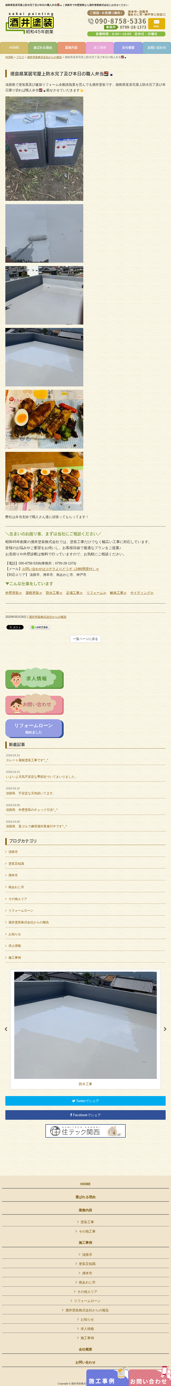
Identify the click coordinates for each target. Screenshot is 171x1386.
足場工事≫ (74, 593)
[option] (85, 1029)
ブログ (20, 57)
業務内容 (85, 1210)
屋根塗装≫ (34, 593)
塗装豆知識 (16, 863)
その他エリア (17, 899)
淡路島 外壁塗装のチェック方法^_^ (32, 808)
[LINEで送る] (39, 627)
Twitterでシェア (87, 1101)
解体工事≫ (118, 593)
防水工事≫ (54, 593)
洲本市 (13, 875)
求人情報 (14, 946)
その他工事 (87, 1231)
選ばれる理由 (85, 1197)
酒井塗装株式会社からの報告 (44, 57)
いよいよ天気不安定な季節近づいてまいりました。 (42, 774)
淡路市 (13, 851)
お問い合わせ (85, 1362)
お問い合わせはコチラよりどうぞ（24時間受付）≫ (60, 569)
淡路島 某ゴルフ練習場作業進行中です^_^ (36, 824)
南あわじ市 (16, 887)
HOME (9, 57)
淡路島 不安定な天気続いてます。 (31, 791)
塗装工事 (87, 1222)
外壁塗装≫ (13, 593)
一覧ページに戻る (85, 639)
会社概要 (85, 1349)
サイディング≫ (142, 593)
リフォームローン (20, 910)
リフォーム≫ (96, 593)
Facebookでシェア (86, 1115)
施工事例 (14, 957)
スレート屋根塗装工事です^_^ (27, 758)
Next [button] (165, 1029)
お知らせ (14, 934)
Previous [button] (6, 1029)
